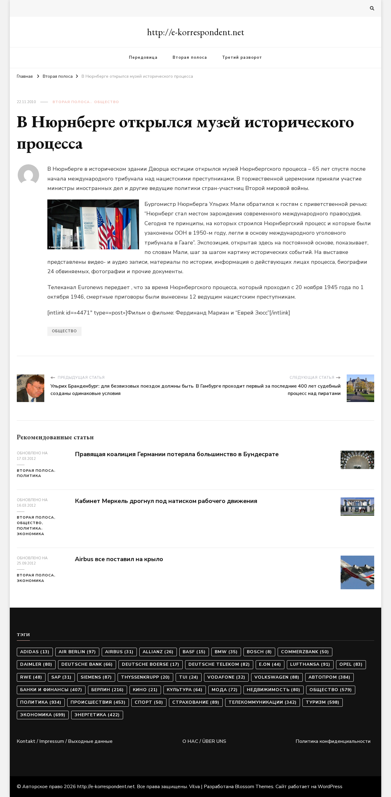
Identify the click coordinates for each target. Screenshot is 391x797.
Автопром (329, 677)
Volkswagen (276, 677)
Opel (351, 664)
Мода (225, 690)
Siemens (96, 677)
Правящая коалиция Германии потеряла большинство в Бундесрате (177, 454)
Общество (106, 101)
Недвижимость (273, 690)
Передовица (143, 57)
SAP (61, 677)
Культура (185, 690)
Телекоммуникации (262, 702)
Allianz (158, 652)
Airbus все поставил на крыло (119, 559)
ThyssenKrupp (145, 677)
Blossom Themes (254, 786)
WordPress (330, 786)
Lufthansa (310, 664)
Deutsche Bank (87, 664)
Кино (145, 690)
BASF (194, 652)
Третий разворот (242, 57)
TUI (188, 677)
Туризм (322, 702)
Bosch (259, 652)
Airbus (119, 652)
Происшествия (98, 702)
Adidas (34, 652)
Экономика (30, 533)
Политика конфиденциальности (333, 741)
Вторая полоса (190, 57)
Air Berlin (77, 652)
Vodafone (226, 677)
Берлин (107, 690)
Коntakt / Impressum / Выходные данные (64, 741)
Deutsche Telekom (219, 664)
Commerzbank (305, 652)
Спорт (149, 702)
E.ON (270, 664)
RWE (31, 677)
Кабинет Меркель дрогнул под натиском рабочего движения (166, 501)
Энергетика (97, 715)
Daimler (36, 664)
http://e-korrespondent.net (195, 32)
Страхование (195, 702)
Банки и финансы (51, 690)
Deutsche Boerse (150, 664)
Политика (29, 475)
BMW (226, 652)
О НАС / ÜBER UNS (204, 741)
